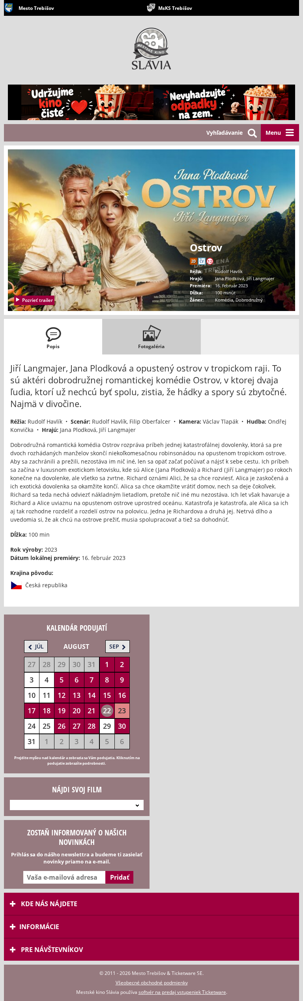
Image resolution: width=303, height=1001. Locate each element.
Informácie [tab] (39, 926)
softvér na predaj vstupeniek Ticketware (182, 992)
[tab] (53, 336)
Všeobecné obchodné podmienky (152, 982)
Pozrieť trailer (37, 300)
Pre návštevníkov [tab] (51, 949)
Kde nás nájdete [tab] (48, 903)
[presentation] (53, 336)
